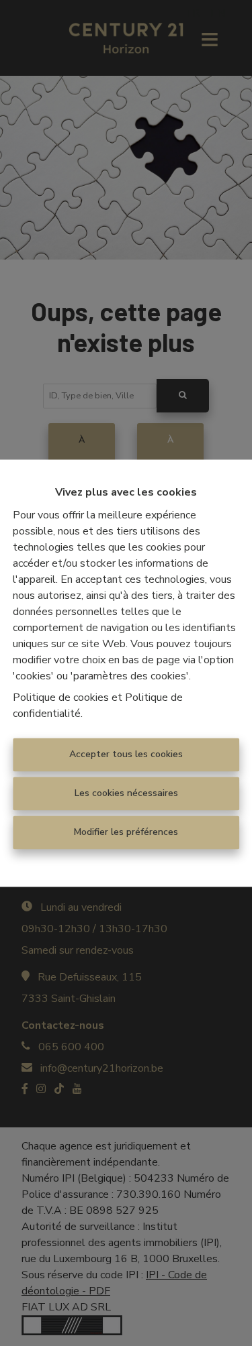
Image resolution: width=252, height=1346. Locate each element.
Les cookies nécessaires (126, 793)
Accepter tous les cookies (126, 754)
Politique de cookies (61, 697)
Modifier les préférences (126, 832)
